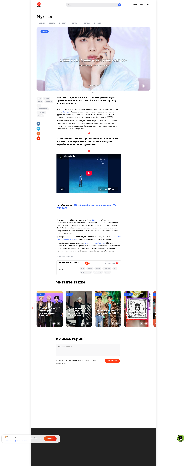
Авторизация (112, 361)
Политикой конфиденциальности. (16, 441)
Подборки (63, 23)
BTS (39, 98)
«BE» (93, 220)
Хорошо (50, 439)
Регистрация (145, 5)
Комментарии (111, 263)
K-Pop (40, 116)
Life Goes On (42, 109)
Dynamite (41, 112)
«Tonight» (66, 112)
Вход (135, 5)
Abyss (40, 102)
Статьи (75, 23)
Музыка (44, 16)
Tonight (49, 102)
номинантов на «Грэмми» (94, 243)
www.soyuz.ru (68, 256)
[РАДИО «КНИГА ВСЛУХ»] (180, 438)
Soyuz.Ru (39, 5)
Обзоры (52, 23)
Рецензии (41, 23)
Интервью (86, 23)
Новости (98, 23)
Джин (46, 98)
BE (39, 105)
